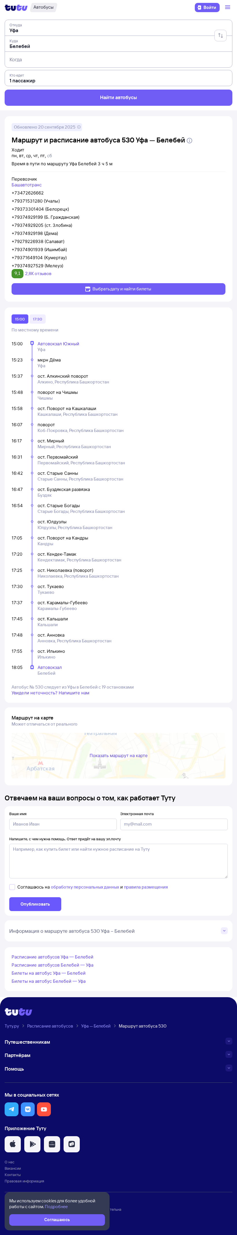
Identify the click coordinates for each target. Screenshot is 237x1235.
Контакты (13, 1174)
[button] (11, 1109)
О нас (9, 1162)
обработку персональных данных (85, 887)
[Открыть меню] (228, 7)
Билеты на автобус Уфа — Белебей (49, 973)
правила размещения (146, 887)
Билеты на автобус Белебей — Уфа (49, 981)
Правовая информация (24, 1181)
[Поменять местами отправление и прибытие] (220, 35)
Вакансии (13, 1168)
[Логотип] (16, 7)
